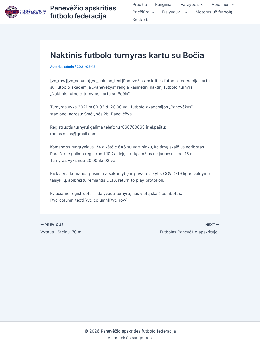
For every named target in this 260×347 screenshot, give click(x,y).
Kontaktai (142, 19)
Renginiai (163, 4)
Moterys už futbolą (214, 11)
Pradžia (140, 4)
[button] (201, 4)
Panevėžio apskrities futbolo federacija (83, 12)
